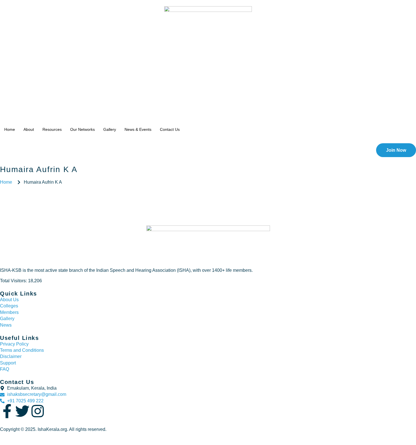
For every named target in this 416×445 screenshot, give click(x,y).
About (28, 129)
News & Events (138, 129)
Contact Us (170, 129)
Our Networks (82, 129)
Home (9, 129)
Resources (52, 129)
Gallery (109, 129)
